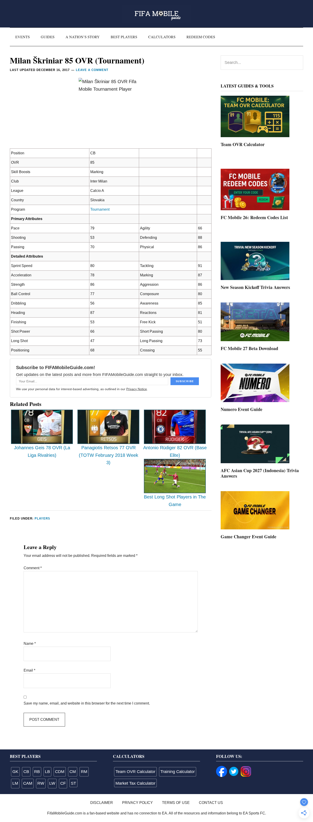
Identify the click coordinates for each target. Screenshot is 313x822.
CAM (27, 783)
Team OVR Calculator (243, 144)
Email (29, 670)
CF (63, 783)
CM (72, 771)
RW (40, 783)
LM (15, 783)
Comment (33, 568)
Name (30, 643)
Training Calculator (177, 771)
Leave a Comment (92, 70)
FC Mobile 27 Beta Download (249, 348)
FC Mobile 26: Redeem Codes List (254, 217)
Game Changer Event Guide (248, 536)
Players (42, 518)
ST (73, 783)
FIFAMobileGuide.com (156, 14)
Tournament (100, 209)
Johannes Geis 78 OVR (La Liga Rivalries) (42, 451)
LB (47, 771)
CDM (59, 771)
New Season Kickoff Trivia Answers (255, 287)
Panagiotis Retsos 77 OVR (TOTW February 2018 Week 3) (108, 455)
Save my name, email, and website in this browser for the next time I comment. (87, 703)
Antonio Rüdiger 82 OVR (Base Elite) (175, 451)
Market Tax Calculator (135, 783)
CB (26, 771)
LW (52, 783)
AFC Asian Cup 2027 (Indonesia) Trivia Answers (260, 473)
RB (37, 771)
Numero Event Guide (241, 409)
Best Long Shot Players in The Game (175, 500)
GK (15, 771)
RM (84, 771)
